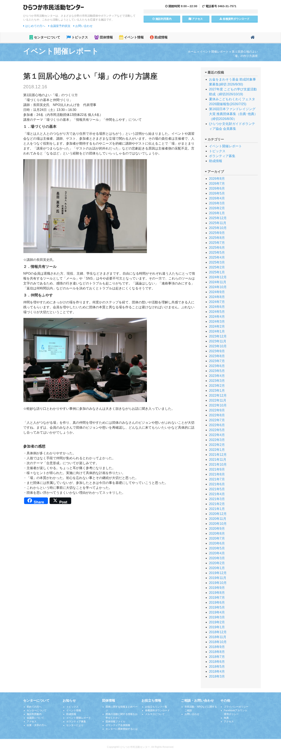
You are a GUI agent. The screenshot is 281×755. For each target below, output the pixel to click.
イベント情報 (133, 37)
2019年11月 (217, 578)
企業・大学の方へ (36, 725)
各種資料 (236, 18)
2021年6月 (217, 484)
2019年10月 (218, 583)
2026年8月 (217, 178)
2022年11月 (217, 400)
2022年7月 (217, 420)
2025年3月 (217, 262)
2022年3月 (217, 440)
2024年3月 (217, 321)
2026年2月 (217, 208)
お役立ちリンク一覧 (156, 706)
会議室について (35, 717)
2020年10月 (218, 523)
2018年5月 (217, 666)
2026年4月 (217, 198)
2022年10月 (218, 405)
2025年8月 (217, 237)
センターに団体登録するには (122, 728)
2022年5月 (217, 430)
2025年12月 (218, 218)
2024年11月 (217, 282)
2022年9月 (217, 410)
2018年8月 (217, 652)
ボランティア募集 (222, 156)
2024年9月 (217, 292)
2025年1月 (217, 272)
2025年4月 (217, 257)
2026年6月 (217, 188)
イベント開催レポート (214, 51)
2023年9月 (217, 351)
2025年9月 (217, 233)
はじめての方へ (34, 26)
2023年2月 (217, 385)
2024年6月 (217, 306)
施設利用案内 (34, 714)
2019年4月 (217, 612)
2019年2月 (217, 622)
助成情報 (161, 37)
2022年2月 (217, 445)
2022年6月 (217, 425)
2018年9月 (217, 647)
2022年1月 (217, 449)
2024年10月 (218, 287)
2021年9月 (217, 469)
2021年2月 (217, 504)
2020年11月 (217, 518)
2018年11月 (217, 637)
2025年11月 (217, 223)
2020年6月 (217, 543)
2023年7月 (217, 361)
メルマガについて (155, 714)
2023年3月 (217, 380)
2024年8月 (217, 297)
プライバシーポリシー (236, 706)
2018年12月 (218, 632)
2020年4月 (217, 553)
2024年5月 (217, 311)
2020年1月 (217, 568)
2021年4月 (217, 494)
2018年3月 (217, 676)
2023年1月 (217, 390)
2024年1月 (217, 331)
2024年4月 (217, 316)
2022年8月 (217, 415)
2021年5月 (217, 489)
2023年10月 (218, 346)
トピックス (79, 37)
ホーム (192, 51)
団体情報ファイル (115, 721)
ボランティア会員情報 (118, 725)
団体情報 (106, 37)
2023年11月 (217, 341)
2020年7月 (217, 538)
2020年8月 (217, 533)
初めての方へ (34, 706)
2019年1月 (217, 627)
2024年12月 (218, 277)
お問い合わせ (83, 26)
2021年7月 (217, 479)
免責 (226, 717)
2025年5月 (217, 252)
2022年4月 (217, 435)
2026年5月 (217, 193)
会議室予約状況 (59, 26)
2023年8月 (217, 356)
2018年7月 (217, 656)
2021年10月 (218, 464)
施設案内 (163, 18)
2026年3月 (217, 203)
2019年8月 (217, 592)
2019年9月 (217, 587)
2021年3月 (217, 499)
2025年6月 (217, 247)
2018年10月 (218, 642)
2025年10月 (218, 228)
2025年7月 (217, 242)
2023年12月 (218, 336)
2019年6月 (217, 602)
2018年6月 (217, 661)
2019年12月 (218, 573)
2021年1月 (217, 509)
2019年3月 (217, 617)
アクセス (197, 18)
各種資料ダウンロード (157, 710)
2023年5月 (217, 371)
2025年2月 (217, 267)
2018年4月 (217, 671)
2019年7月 (217, 597)
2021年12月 (218, 454)
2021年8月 (217, 474)
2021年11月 (217, 459)
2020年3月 (217, 558)
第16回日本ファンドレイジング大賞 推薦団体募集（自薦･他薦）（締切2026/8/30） (233, 114)
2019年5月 (217, 607)
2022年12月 (218, 395)
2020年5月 (217, 548)
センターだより (75, 725)
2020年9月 (217, 528)
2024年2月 (217, 326)
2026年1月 (217, 213)
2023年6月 (217, 366)
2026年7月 (217, 183)
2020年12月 (218, 514)
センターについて (46, 37)
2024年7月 (217, 302)
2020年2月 (217, 563)
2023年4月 (217, 376)
